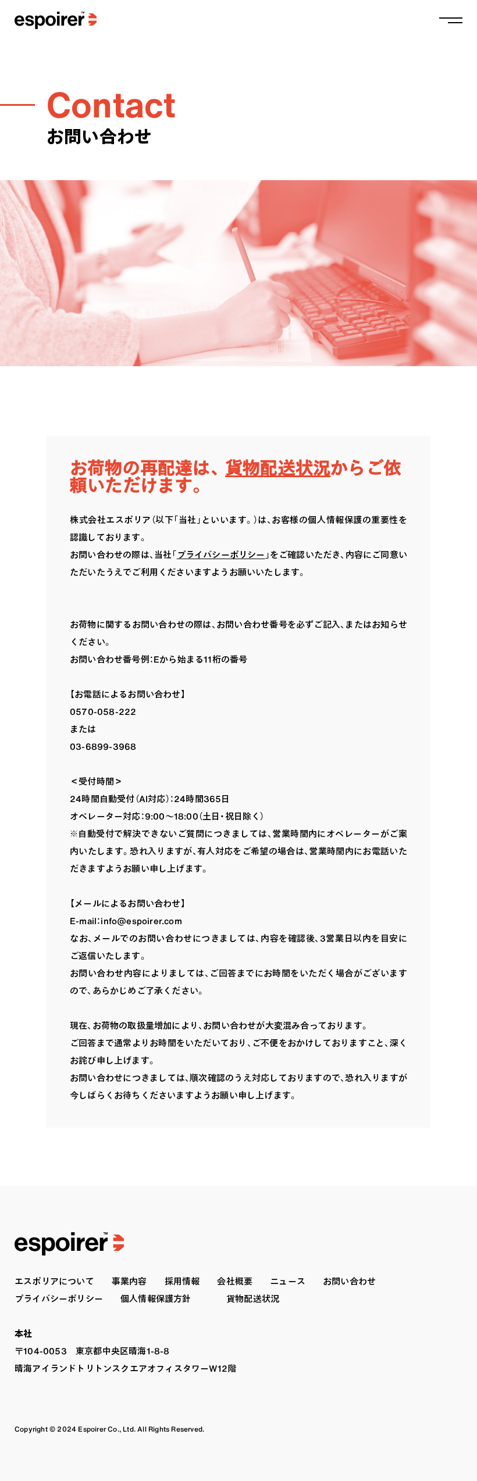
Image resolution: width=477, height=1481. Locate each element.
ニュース (287, 1281)
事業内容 (129, 1281)
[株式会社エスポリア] (48, 20)
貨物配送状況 (277, 468)
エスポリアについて (54, 1281)
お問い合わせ (349, 1281)
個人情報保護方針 (155, 1298)
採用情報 (182, 1281)
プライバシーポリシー (221, 554)
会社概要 (234, 1281)
